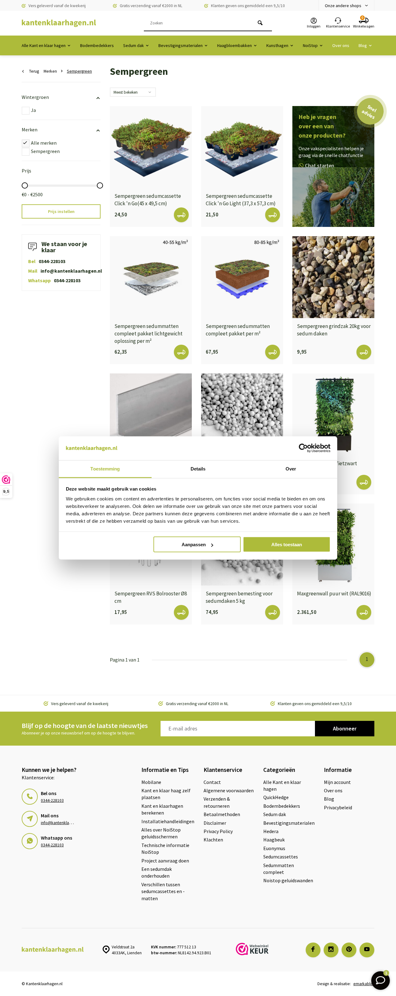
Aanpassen (194, 544)
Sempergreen (79, 71)
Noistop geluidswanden (288, 880)
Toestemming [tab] (105, 468)
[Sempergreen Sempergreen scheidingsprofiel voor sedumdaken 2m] (151, 414)
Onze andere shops (343, 5)
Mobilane (151, 782)
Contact (212, 782)
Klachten (213, 839)
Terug (34, 71)
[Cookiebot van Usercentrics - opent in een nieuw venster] (303, 448)
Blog (363, 45)
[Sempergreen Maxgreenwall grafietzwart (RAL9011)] (333, 414)
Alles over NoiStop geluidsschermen (161, 833)
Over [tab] (291, 468)
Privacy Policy (218, 831)
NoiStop (310, 45)
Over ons (340, 45)
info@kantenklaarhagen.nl (71, 271)
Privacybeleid (338, 807)
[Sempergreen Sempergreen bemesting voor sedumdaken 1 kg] (242, 414)
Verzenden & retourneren (217, 802)
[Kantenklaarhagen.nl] (59, 23)
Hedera (270, 831)
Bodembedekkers (97, 45)
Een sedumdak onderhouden (156, 872)
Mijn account (337, 782)
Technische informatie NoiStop (165, 848)
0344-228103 (52, 261)
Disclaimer (215, 823)
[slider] (25, 185)
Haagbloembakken (234, 45)
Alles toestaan (286, 544)
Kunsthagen (277, 45)
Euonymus (274, 848)
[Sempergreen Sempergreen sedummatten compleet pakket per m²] (242, 277)
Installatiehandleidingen (167, 821)
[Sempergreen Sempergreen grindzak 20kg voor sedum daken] (333, 277)
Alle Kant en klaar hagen (44, 45)
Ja (33, 110)
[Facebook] (313, 950)
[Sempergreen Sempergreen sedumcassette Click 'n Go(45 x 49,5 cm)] (151, 147)
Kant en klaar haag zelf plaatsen (166, 793)
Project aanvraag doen (165, 861)
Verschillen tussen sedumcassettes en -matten (163, 891)
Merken (50, 71)
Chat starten (319, 165)
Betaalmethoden (222, 814)
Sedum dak (133, 45)
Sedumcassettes (280, 856)
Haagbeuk (274, 839)
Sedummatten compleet (278, 868)
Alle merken (44, 143)
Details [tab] (198, 468)
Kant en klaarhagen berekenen (162, 809)
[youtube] (366, 950)
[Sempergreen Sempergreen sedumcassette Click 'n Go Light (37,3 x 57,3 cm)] (242, 147)
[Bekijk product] (181, 214)
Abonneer (344, 728)
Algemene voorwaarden (229, 790)
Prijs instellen (61, 211)
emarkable (363, 983)
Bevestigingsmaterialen (180, 45)
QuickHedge (276, 797)
